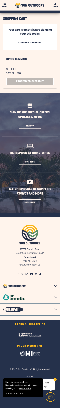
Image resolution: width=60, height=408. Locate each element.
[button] (30, 126)
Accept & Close (14, 394)
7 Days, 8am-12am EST (30, 264)
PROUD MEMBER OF (30, 346)
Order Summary (16, 59)
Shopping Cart (15, 18)
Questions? (30, 257)
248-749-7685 (30, 261)
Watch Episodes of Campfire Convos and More (30, 191)
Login (55, 6)
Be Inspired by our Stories (30, 153)
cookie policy (25, 388)
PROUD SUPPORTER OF (30, 324)
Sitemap (30, 376)
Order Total (13, 73)
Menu (4, 6)
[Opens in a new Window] (30, 334)
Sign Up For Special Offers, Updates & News (30, 115)
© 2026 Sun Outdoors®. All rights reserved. (30, 369)
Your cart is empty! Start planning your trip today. (30, 31)
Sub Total (11, 69)
